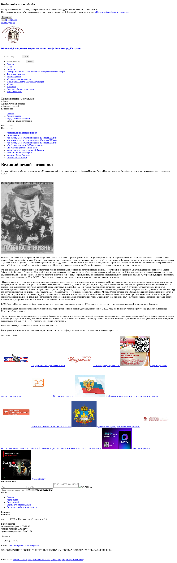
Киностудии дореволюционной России (25, 150)
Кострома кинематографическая (22, 133)
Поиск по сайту (14, 502)
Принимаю (6, 17)
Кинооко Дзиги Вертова (18, 155)
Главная (10, 64)
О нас (9, 67)
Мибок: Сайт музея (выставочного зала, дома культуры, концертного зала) (48, 559)
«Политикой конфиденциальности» (112, 12)
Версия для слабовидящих (19, 505)
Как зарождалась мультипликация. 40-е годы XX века (32, 143)
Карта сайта (12, 500)
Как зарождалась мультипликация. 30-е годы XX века (32, 140)
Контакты (11, 86)
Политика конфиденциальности (22, 507)
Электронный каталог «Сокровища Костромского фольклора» (36, 71)
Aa (3, 20)
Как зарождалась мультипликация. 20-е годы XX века (32, 138)
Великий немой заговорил (19, 152)
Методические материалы (19, 79)
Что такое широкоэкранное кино (22, 148)
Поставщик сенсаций (17, 157)
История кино (13, 135)
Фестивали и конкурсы (17, 74)
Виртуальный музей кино (19, 118)
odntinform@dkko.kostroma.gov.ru (23, 545)
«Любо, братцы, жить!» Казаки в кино (25, 145)
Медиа (10, 84)
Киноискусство (14, 76)
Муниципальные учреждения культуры (25, 81)
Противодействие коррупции (20, 89)
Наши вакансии (14, 91)
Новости (11, 69)
